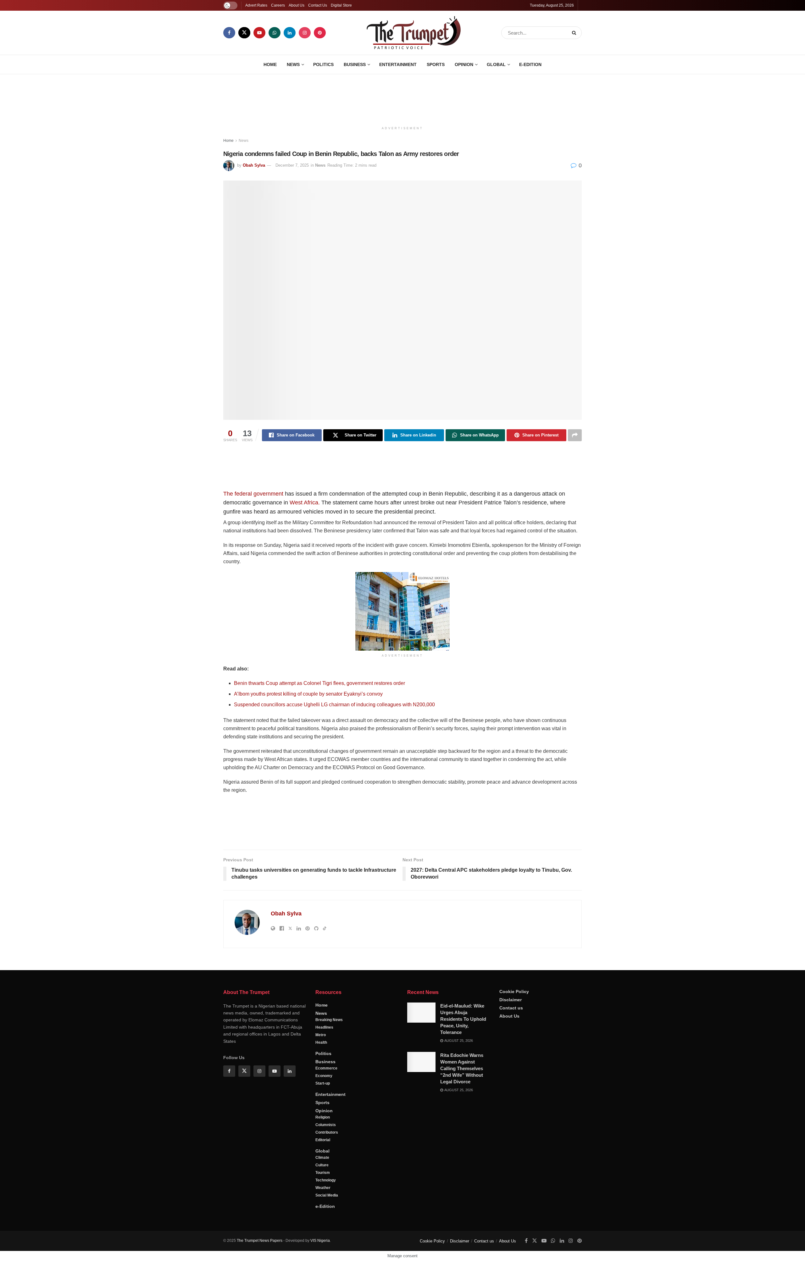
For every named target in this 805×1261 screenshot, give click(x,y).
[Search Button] (575, 32)
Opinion (464, 64)
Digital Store (341, 5)
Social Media (326, 1195)
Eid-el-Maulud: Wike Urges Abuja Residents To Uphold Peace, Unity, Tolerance (463, 1019)
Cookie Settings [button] (749, 1250)
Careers (278, 5)
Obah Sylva (254, 165)
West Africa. (305, 502)
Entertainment (398, 64)
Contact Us (317, 5)
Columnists (325, 1125)
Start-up (322, 1083)
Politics (323, 64)
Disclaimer (510, 999)
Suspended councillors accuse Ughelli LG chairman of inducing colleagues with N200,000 (334, 704)
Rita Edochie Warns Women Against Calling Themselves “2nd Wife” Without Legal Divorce (461, 1068)
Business (355, 64)
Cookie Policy (514, 991)
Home (270, 64)
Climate (322, 1157)
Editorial (322, 1140)
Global (496, 64)
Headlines (324, 1027)
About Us (296, 5)
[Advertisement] (402, 98)
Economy (323, 1076)
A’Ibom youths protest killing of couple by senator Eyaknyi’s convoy (308, 694)
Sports (436, 64)
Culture (322, 1165)
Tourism (322, 1172)
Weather (322, 1188)
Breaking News (329, 1020)
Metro (320, 1035)
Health (321, 1042)
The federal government (253, 494)
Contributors (326, 1132)
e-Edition (530, 64)
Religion (322, 1117)
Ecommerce (326, 1068)
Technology (325, 1180)
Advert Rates (256, 5)
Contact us (511, 1007)
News (293, 64)
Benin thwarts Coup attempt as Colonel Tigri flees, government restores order (319, 683)
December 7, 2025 (292, 165)
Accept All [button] (784, 1250)
